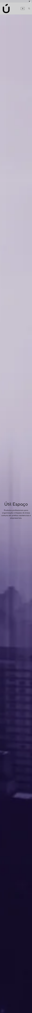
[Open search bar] (29, 8)
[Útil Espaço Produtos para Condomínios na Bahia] (6, 8)
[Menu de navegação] (23, 8)
